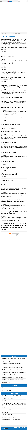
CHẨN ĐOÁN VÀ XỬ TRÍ (7, 180)
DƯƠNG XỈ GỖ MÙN (6, 382)
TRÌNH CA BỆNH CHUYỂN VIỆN (9, 168)
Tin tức (9, 33)
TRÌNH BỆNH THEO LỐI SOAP (8, 152)
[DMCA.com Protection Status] (5, 428)
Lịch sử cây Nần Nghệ (6, 390)
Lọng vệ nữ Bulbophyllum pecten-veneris (10, 409)
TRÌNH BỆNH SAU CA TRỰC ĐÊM (9, 174)
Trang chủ (4, 33)
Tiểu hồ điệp (4, 400)
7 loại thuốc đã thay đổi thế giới (9, 56)
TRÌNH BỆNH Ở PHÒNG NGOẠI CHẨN (10, 124)
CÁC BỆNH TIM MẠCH (6, 67)
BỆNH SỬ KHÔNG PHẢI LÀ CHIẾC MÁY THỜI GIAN (13, 107)
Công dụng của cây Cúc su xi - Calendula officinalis (12, 377)
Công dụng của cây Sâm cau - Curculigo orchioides (13, 361)
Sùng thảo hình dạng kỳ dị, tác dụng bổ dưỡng (11, 419)
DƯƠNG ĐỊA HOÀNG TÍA (7, 414)
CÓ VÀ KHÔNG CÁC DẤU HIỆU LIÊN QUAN (11, 97)
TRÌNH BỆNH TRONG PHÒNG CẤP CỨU (11, 132)
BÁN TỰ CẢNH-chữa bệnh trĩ (8, 398)
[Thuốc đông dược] (9, 1)
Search (26, 1)
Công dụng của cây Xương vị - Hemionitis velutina (12, 379)
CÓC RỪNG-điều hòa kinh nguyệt (8, 417)
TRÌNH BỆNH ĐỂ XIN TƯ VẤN (8, 142)
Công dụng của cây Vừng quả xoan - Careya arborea (13, 369)
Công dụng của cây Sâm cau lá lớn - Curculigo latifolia (13, 358)
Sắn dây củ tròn (5, 388)
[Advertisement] (14, 17)
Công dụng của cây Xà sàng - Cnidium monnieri (12, 374)
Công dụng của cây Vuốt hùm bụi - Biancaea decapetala (14, 372)
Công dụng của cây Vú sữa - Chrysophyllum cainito (12, 367)
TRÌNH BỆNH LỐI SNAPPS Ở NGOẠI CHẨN (11, 118)
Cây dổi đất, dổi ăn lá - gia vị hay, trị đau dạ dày (12, 395)
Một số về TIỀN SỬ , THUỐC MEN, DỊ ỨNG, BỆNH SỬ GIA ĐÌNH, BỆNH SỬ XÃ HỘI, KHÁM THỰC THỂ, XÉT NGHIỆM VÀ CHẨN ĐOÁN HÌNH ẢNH (14, 225)
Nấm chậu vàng (5, 422)
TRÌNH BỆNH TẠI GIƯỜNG (7, 161)
